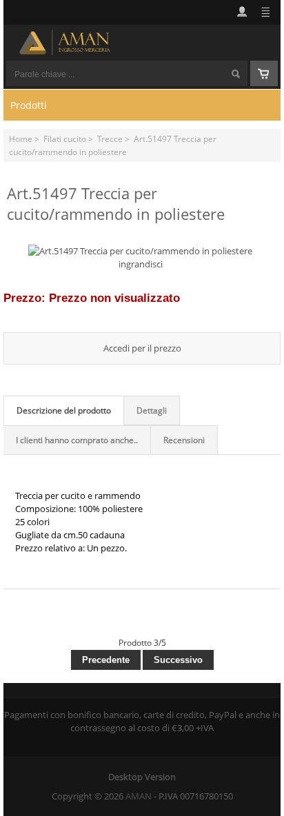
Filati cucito (64, 138)
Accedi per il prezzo (142, 348)
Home (20, 138)
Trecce (110, 138)
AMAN (138, 796)
